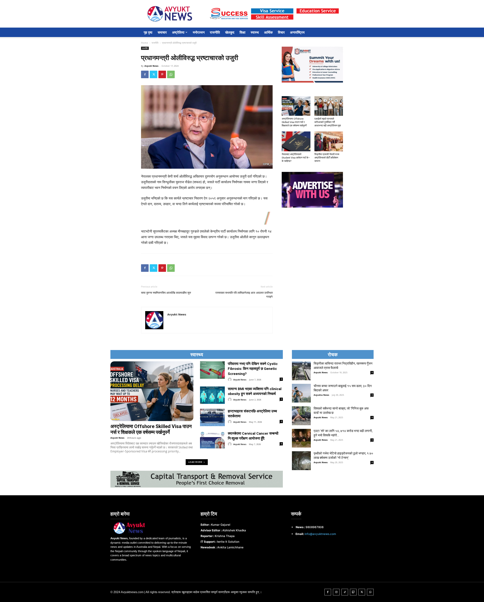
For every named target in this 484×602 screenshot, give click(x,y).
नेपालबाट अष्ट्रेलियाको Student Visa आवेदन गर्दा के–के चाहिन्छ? (296, 157)
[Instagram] (336, 592)
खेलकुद (229, 32)
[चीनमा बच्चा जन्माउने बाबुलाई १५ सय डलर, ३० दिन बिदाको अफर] (301, 393)
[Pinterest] (162, 74)
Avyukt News (151, 65)
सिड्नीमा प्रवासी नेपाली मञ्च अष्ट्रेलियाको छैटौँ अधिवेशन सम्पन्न (326, 157)
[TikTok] (344, 592)
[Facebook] (145, 74)
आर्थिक (268, 32)
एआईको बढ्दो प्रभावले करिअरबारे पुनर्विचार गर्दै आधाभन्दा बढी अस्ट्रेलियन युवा (327, 122)
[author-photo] (230, 380)
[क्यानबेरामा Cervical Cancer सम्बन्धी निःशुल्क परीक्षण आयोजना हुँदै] (212, 439)
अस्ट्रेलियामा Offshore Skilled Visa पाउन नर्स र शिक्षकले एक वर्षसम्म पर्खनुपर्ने (294, 122)
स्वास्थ (255, 32)
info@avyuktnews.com (320, 534)
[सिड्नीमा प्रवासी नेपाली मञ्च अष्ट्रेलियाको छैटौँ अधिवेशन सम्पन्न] (328, 141)
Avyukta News (321, 394)
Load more (195, 462)
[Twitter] (153, 74)
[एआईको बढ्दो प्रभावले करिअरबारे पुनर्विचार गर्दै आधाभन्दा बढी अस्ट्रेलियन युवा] (328, 106)
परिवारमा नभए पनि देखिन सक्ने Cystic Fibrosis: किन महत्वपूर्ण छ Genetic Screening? (253, 369)
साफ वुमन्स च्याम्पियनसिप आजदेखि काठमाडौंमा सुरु (166, 292)
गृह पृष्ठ (148, 32)
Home (144, 42)
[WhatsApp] (171, 74)
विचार (281, 32)
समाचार (162, 32)
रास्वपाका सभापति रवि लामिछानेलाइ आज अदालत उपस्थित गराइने (244, 294)
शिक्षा (242, 32)
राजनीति (215, 32)
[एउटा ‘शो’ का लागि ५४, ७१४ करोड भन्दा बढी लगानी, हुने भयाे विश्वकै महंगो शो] (301, 438)
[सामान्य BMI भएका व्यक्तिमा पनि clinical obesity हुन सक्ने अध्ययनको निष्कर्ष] (212, 395)
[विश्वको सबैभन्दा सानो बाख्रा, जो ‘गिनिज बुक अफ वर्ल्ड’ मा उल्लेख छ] (301, 415)
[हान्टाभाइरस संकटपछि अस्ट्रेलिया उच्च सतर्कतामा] (212, 417)
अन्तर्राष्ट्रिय (297, 32)
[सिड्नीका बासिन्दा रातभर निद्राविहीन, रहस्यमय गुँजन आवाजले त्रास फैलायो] (301, 370)
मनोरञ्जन (199, 32)
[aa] (151, 528)
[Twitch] (353, 592)
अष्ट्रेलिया (178, 32)
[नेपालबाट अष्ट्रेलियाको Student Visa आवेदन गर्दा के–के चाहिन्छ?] (296, 141)
